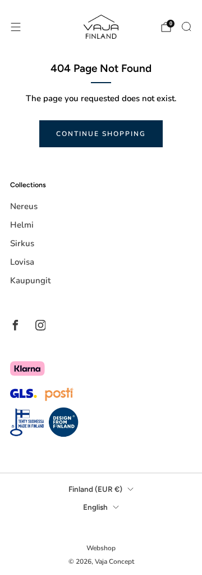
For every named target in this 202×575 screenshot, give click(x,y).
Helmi (22, 224)
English (95, 506)
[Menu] (15, 27)
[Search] (186, 26)
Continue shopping (101, 133)
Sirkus (22, 243)
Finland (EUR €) (95, 489)
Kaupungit (30, 280)
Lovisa (22, 262)
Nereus (24, 206)
